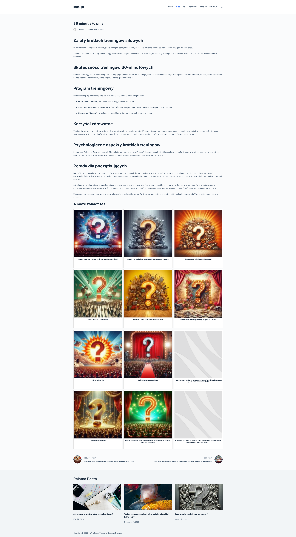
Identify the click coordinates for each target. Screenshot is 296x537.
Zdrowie (203, 7)
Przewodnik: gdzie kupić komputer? (191, 514)
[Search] (222, 7)
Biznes (170, 7)
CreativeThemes (115, 533)
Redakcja (213, 7)
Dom (184, 7)
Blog (178, 7)
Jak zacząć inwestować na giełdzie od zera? (93, 514)
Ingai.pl (78, 7)
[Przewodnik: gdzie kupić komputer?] (199, 497)
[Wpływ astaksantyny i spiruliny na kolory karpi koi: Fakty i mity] (148, 497)
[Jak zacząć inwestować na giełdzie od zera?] (97, 497)
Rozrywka (193, 7)
